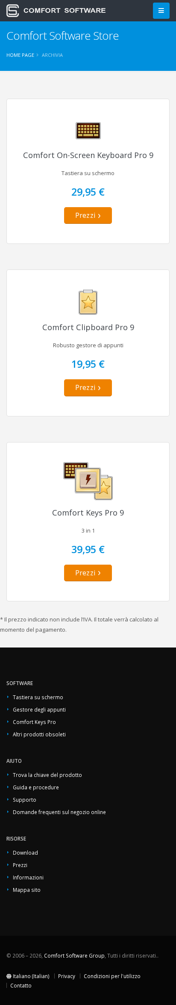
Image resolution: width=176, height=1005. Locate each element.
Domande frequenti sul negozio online (59, 812)
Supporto (24, 799)
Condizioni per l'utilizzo (112, 976)
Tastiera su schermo (38, 697)
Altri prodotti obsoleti (39, 734)
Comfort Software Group (74, 955)
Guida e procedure (36, 787)
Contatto (21, 985)
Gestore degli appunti (39, 709)
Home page (20, 55)
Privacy (66, 976)
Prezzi (85, 215)
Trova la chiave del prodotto (47, 774)
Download (25, 852)
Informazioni (28, 877)
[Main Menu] (161, 11)
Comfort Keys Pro (34, 721)
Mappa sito (27, 889)
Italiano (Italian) (31, 976)
